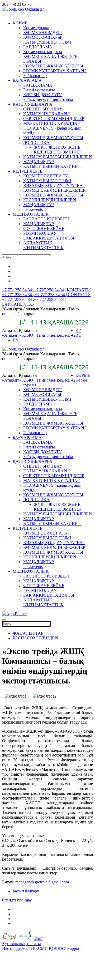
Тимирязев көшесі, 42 (55, 335)
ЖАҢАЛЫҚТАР (38, 161)
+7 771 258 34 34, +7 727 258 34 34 (33, 290)
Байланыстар (35, 75)
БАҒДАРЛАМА (37, 47)
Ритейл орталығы (39, 90)
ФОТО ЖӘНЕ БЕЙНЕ (43, 228)
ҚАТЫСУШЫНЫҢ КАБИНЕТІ (52, 166)
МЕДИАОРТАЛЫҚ (31, 214)
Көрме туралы (36, 27)
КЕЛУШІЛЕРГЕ (27, 171)
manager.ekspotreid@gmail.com (42, 882)
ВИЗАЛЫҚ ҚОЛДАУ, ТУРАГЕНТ (54, 185)
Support (73, 948)
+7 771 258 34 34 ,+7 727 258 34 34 (33, 299)
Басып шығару (26, 891)
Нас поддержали (17, 948)
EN (15, 340)
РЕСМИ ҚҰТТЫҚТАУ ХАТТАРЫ (55, 71)
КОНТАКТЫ (79, 290)
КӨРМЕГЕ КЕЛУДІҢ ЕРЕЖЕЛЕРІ (55, 190)
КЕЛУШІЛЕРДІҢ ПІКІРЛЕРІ (49, 200)
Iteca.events (33, 209)
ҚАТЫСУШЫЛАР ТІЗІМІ (47, 42)
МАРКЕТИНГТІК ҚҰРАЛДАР (51, 123)
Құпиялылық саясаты (21, 943)
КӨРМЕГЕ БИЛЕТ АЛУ (45, 176)
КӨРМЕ (20, 23)
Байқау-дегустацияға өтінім (48, 99)
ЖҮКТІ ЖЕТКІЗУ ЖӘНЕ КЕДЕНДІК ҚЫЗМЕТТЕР (58, 149)
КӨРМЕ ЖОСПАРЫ (42, 37)
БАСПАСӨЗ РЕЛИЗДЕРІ (46, 219)
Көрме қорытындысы (42, 51)
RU (78, 335)
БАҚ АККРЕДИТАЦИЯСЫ (48, 238)
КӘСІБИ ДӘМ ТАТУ (42, 94)
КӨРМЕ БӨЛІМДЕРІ (42, 32)
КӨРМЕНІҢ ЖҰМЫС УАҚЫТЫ (53, 66)
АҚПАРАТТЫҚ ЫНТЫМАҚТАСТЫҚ (43, 245)
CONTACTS (79, 294)
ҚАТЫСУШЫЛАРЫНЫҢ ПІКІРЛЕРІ (57, 157)
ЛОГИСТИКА (36, 142)
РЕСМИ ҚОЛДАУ (39, 233)
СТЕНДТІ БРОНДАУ (42, 109)
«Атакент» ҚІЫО (19, 335)
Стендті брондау (17, 900)
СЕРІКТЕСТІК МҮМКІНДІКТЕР (53, 118)
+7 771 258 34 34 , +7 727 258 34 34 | (35, 294)
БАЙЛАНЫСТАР (18, 304)
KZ (78, 330)
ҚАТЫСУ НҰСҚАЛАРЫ (46, 114)
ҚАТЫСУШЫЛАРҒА (33, 104)
